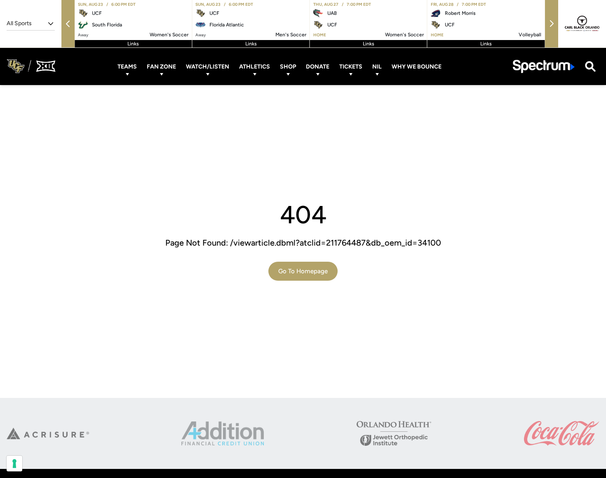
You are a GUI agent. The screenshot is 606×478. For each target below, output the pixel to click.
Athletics (254, 66)
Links (133, 44)
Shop (288, 66)
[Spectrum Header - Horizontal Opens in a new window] (544, 66)
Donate (317, 66)
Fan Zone (161, 66)
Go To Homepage (303, 271)
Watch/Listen (207, 66)
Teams (127, 66)
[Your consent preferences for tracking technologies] (14, 463)
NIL (377, 66)
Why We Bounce (417, 66)
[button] (68, 23)
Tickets (350, 66)
